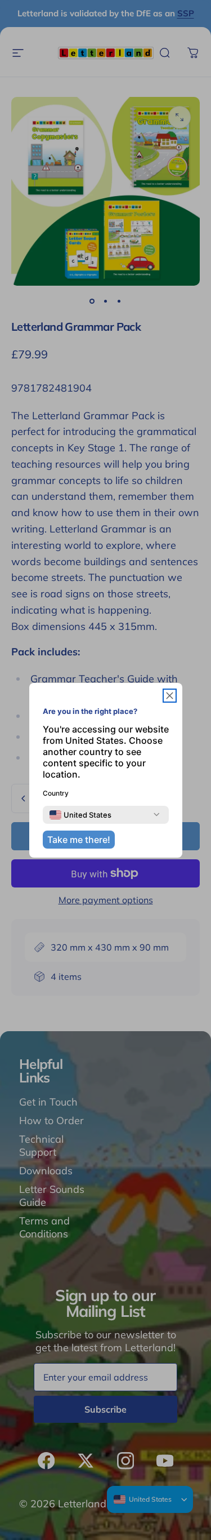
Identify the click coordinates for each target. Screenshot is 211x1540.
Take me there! (78, 839)
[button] (169, 695)
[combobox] (80, 814)
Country (56, 793)
